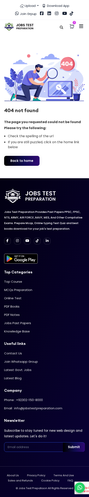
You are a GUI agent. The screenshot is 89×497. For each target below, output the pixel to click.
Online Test (13, 298)
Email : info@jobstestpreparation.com (33, 408)
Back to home (21, 161)
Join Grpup (28, 14)
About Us (13, 475)
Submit (74, 447)
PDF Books (11, 306)
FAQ (70, 480)
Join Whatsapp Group (21, 361)
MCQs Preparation (18, 290)
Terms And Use (64, 475)
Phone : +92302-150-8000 (23, 400)
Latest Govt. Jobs (17, 370)
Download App (57, 6)
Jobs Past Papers (17, 323)
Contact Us (13, 353)
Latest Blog (13, 378)
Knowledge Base (17, 331)
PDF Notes (12, 315)
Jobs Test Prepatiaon (33, 488)
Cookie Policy (50, 480)
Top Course (13, 281)
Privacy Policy (36, 475)
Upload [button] (30, 6)
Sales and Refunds (20, 480)
